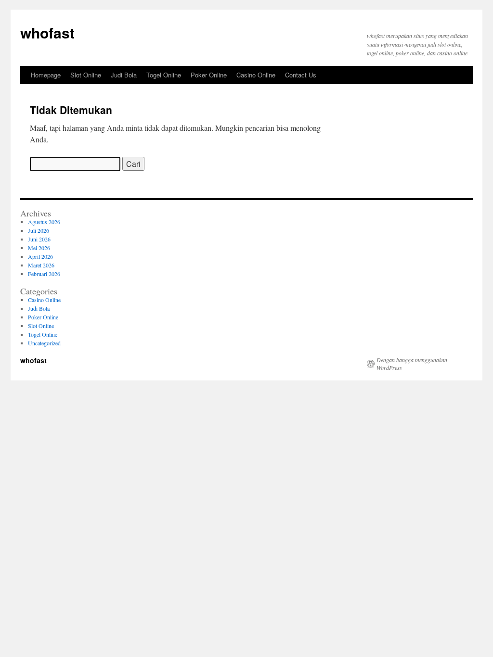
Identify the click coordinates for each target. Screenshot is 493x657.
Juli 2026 (38, 230)
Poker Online (209, 74)
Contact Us (300, 74)
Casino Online (255, 74)
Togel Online (163, 74)
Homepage (46, 74)
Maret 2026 (41, 265)
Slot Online (85, 74)
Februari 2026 (44, 274)
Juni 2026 (39, 239)
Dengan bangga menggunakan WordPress (411, 363)
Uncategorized (44, 343)
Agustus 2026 (44, 222)
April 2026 (40, 256)
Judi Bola (124, 74)
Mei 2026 (39, 248)
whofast (47, 32)
